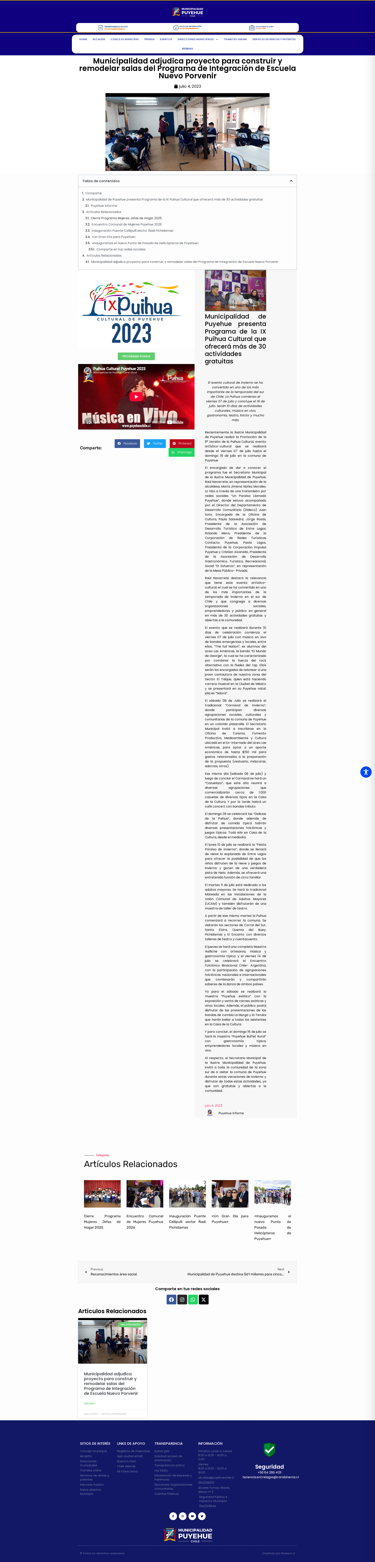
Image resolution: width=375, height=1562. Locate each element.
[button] (291, 180)
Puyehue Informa (104, 205)
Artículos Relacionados (103, 212)
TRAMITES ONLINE (235, 39)
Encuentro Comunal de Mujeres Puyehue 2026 (127, 224)
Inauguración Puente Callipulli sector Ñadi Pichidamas (132, 230)
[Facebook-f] (173, 1516)
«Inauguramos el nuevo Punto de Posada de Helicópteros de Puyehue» (145, 243)
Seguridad (269, 1467)
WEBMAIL (187, 48)
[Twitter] (202, 1516)
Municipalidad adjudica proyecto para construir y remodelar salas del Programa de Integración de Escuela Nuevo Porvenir (184, 262)
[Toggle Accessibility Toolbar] (366, 772)
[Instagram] (183, 1516)
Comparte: (93, 193)
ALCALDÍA (99, 39)
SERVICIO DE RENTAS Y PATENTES (274, 39)
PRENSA (149, 39)
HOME (83, 39)
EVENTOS (166, 39)
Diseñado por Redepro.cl (278, 1553)
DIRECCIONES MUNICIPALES (196, 39)
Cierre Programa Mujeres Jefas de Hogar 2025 (126, 218)
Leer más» (89, 1403)
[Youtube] (192, 1516)
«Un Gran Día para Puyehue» (114, 237)
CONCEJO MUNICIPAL (125, 39)
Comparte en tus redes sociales (121, 249)
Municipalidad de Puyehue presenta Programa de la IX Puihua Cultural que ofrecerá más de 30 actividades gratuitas (174, 199)
